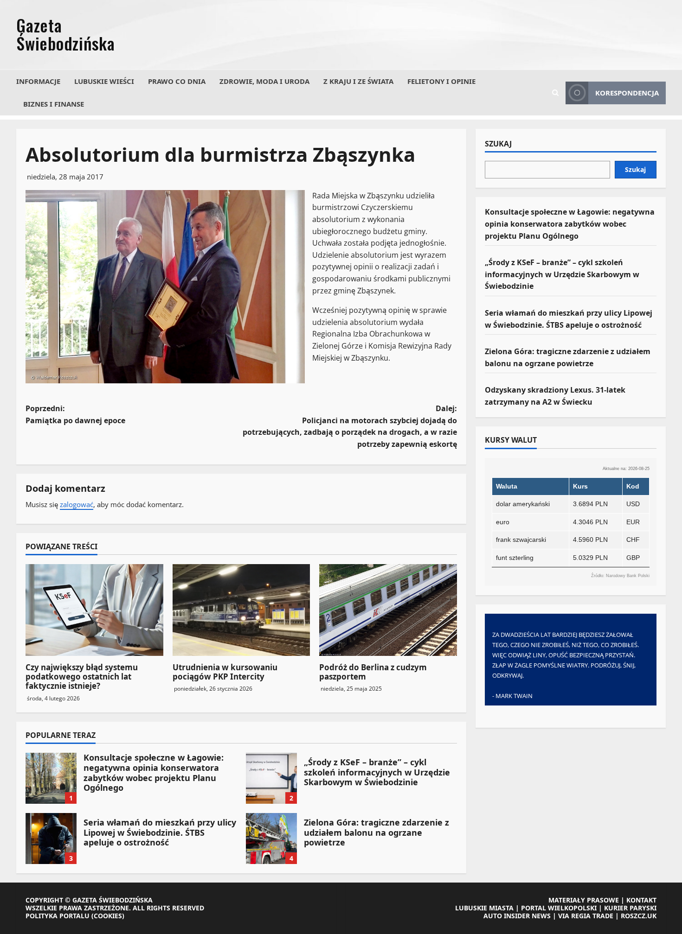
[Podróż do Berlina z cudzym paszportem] (388, 610)
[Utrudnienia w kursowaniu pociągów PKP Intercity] (241, 610)
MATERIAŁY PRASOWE (583, 900)
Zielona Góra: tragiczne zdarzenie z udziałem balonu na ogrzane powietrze (271, 838)
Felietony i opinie (441, 81)
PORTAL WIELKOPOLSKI (559, 907)
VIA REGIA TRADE (585, 915)
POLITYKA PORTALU (58, 915)
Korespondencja (627, 92)
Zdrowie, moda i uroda (264, 81)
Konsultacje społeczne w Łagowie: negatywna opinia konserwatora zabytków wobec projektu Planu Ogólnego (51, 778)
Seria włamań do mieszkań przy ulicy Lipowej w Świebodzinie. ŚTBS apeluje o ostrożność (51, 838)
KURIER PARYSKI (630, 907)
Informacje (38, 81)
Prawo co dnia (177, 81)
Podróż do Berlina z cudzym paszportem (373, 672)
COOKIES (108, 915)
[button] (555, 93)
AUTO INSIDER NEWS (517, 915)
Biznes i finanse (53, 103)
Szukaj (498, 144)
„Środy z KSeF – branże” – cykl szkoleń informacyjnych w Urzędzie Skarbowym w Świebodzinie (271, 778)
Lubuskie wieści (104, 81)
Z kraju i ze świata (358, 81)
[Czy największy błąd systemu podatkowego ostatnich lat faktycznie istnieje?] (94, 610)
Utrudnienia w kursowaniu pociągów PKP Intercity (225, 672)
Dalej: (350, 426)
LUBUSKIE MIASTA (484, 907)
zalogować (76, 504)
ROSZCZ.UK (638, 915)
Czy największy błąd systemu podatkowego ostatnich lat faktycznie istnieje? (82, 677)
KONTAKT (641, 900)
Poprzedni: (75, 414)
